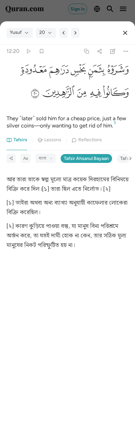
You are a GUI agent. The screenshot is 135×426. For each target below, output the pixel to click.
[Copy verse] (86, 51)
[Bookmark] (41, 51)
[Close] (125, 32)
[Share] (99, 51)
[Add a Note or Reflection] (113, 51)
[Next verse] (75, 33)
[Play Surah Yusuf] (28, 51)
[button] (117, 71)
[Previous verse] (63, 33)
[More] (126, 51)
